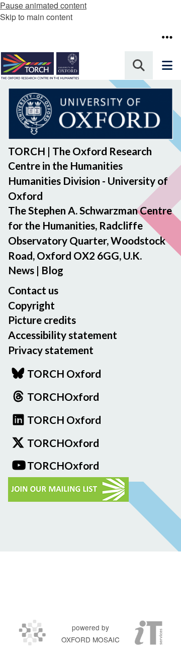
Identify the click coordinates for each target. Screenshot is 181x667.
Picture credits (42, 319)
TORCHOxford (63, 442)
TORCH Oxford (64, 419)
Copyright (31, 305)
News (21, 270)
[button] (167, 37)
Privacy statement (51, 350)
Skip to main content (36, 17)
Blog (52, 270)
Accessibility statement (62, 334)
